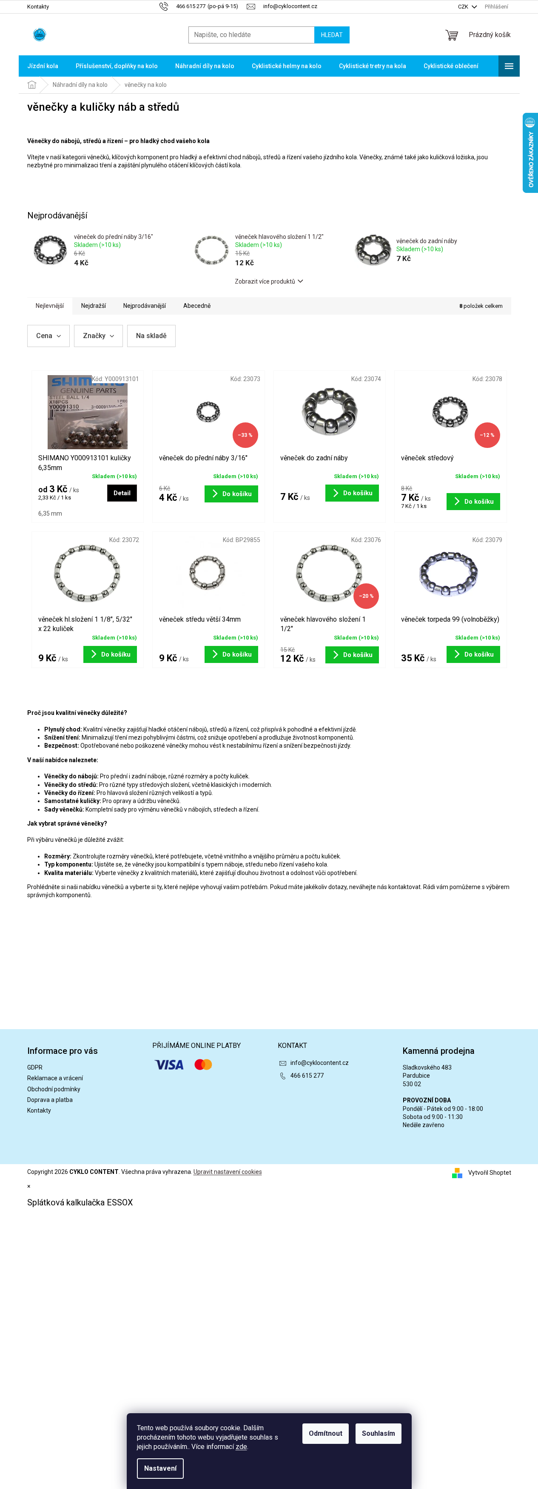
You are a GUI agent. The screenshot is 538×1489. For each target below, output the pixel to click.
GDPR (35, 1067)
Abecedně (197, 305)
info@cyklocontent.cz (319, 1062)
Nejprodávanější (144, 305)
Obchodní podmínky (53, 1089)
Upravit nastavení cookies (228, 1171)
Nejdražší (93, 305)
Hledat (332, 35)
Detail (122, 493)
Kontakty (38, 6)
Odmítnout (325, 1433)
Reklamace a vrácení (55, 1078)
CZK (464, 6)
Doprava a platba (50, 1099)
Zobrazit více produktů (265, 281)
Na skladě (151, 336)
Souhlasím (378, 1433)
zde (241, 1447)
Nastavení (160, 1468)
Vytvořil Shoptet (489, 1172)
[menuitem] (43, 66)
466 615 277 (307, 1075)
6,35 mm (50, 513)
